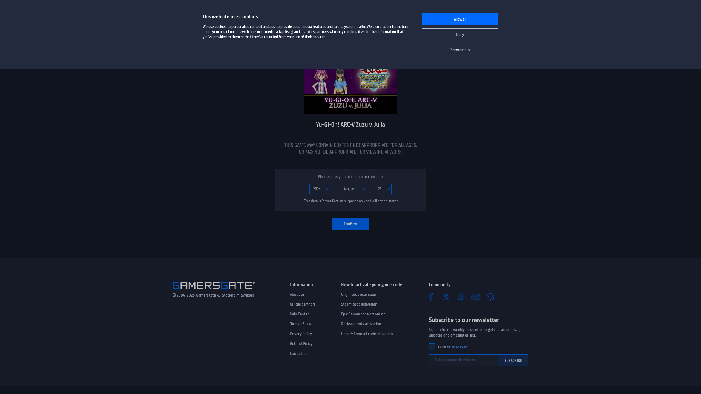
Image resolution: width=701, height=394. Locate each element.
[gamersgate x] (446, 296)
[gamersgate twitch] (460, 296)
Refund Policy (301, 343)
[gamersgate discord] (475, 297)
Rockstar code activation (361, 324)
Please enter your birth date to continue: (350, 176)
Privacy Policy (301, 334)
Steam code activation (359, 304)
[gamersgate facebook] (431, 296)
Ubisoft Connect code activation (367, 334)
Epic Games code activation (363, 314)
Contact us (299, 353)
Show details (460, 50)
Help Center (299, 314)
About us (297, 294)
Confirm (350, 224)
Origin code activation (358, 294)
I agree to (453, 347)
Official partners (303, 304)
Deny (460, 34)
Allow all (460, 19)
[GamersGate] (214, 289)
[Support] (490, 296)
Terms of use (300, 324)
